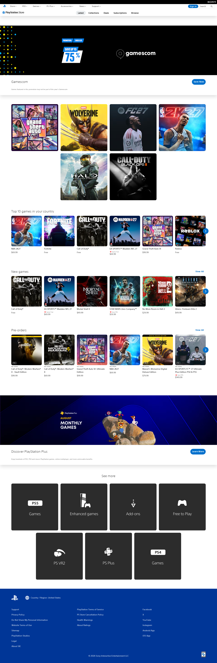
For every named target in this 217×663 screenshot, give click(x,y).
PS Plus (49, 6)
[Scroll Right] (206, 231)
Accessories (66, 6)
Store (12, 6)
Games (36, 6)
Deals (106, 13)
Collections (93, 13)
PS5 (24, 6)
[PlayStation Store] (14, 12)
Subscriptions (120, 13)
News (82, 6)
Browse (135, 13)
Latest (81, 13)
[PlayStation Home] (4, 6)
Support (95, 6)
